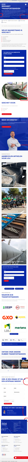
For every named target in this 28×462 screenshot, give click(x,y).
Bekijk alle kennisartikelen (9, 288)
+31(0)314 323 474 (17, 441)
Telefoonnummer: (16, 392)
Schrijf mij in (6, 280)
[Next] (25, 359)
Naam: (5, 270)
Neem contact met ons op (6, 114)
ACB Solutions (19, 0)
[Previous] (23, 359)
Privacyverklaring (13, 461)
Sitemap (16, 461)
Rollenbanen (15, 426)
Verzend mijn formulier (7, 403)
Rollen (14, 427)
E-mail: (5, 273)
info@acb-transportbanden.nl (6, 442)
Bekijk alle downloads (19, 288)
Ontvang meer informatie (8, 73)
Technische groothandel (17, 428)
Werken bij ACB (24, 0)
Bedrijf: (15, 388)
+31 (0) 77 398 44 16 (11, 411)
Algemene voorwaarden (4, 461)
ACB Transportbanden (14, 0)
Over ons (15, 429)
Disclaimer (9, 461)
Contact (15, 431)
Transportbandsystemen (17, 425)
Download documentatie (6, 126)
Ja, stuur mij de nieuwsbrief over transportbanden (11, 69)
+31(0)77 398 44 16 (5, 441)
